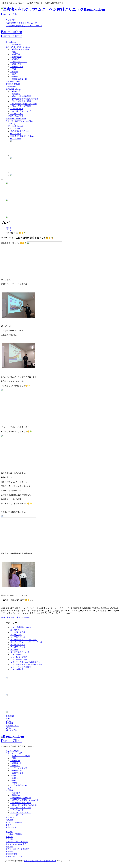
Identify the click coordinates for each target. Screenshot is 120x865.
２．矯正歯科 (16, 635)
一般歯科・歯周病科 (14, 834)
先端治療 (9, 847)
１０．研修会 (16, 655)
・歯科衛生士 (16, 57)
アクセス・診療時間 (19, 121)
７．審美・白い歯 (17, 647)
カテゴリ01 (15, 630)
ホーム (11, 42)
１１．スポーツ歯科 (18, 657)
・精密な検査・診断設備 (20, 96)
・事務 (13, 74)
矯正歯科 (9, 837)
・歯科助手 (15, 59)
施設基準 (16, 119)
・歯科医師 (15, 54)
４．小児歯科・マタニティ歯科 (23, 640)
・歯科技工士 (16, 64)
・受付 (13, 69)
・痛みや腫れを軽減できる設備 (23, 104)
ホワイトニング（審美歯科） (18, 849)
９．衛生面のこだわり (19, 652)
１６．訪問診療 (16, 669)
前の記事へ (5, 617)
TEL (10, 718)
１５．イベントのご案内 (20, 667)
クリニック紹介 (14, 44)
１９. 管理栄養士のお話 (20, 627)
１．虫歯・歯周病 (17, 632)
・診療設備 (15, 94)
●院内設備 (16, 91)
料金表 (11, 86)
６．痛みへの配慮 (17, 645)
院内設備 (13, 89)
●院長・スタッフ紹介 (21, 49)
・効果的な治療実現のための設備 (24, 99)
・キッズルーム (16, 114)
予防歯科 (9, 852)
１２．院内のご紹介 (18, 659)
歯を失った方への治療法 (16, 844)
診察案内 (13, 81)
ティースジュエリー (14, 856)
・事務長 (14, 77)
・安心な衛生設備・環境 (20, 101)
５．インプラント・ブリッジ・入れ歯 (26, 642)
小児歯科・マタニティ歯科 (17, 842)
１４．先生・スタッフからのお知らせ (26, 664)
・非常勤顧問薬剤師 (18, 79)
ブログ (10, 124)
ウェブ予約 (10, 20)
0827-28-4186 (21, 23)
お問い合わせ (14, 126)
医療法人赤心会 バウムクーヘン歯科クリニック (40, 861)
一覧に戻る (15, 617)
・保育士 (14, 72)
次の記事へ (25, 617)
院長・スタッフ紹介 (18, 47)
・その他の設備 (16, 109)
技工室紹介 (14, 116)
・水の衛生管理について (20, 111)
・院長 (13, 52)
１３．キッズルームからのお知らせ (25, 662)
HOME (8, 228)
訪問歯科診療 (13, 84)
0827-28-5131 (24, 26)
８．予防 (14, 650)
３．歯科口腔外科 (17, 637)
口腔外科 (9, 839)
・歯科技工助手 (16, 67)
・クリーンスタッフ (18, 62)
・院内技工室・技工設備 (20, 106)
